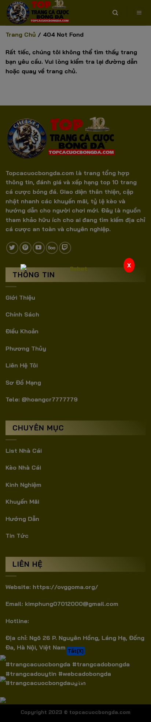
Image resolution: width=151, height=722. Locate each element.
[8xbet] (75, 319)
